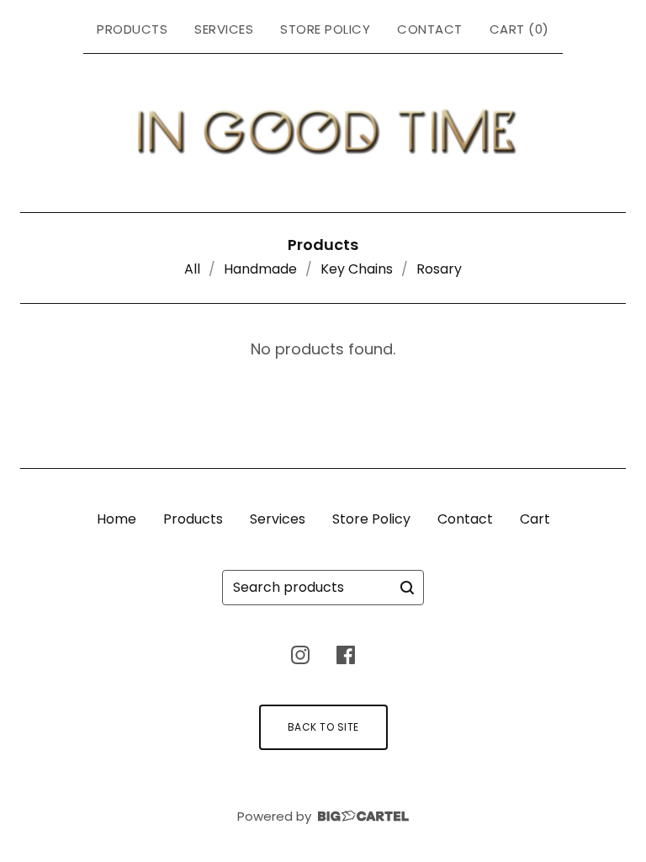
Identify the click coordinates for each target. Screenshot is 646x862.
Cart (535, 519)
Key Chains (356, 269)
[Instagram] (300, 655)
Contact (430, 29)
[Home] (323, 130)
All (192, 269)
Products (132, 29)
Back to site (323, 727)
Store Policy (325, 29)
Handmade (260, 269)
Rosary (439, 269)
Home (116, 519)
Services (223, 29)
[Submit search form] (407, 587)
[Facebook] (345, 655)
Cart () (519, 29)
